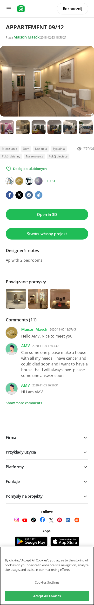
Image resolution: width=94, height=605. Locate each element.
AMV (25, 345)
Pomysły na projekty (24, 496)
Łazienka (41, 149)
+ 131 (51, 181)
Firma (11, 437)
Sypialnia (59, 149)
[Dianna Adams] (38, 181)
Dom (26, 149)
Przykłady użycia (21, 452)
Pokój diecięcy (58, 156)
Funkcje (13, 481)
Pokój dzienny (11, 156)
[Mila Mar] (29, 181)
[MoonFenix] (9, 181)
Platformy (15, 466)
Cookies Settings (47, 582)
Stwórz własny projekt (47, 233)
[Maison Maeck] (19, 181)
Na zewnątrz (34, 156)
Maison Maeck (26, 37)
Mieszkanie (9, 149)
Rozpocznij (72, 8)
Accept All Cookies (47, 596)
